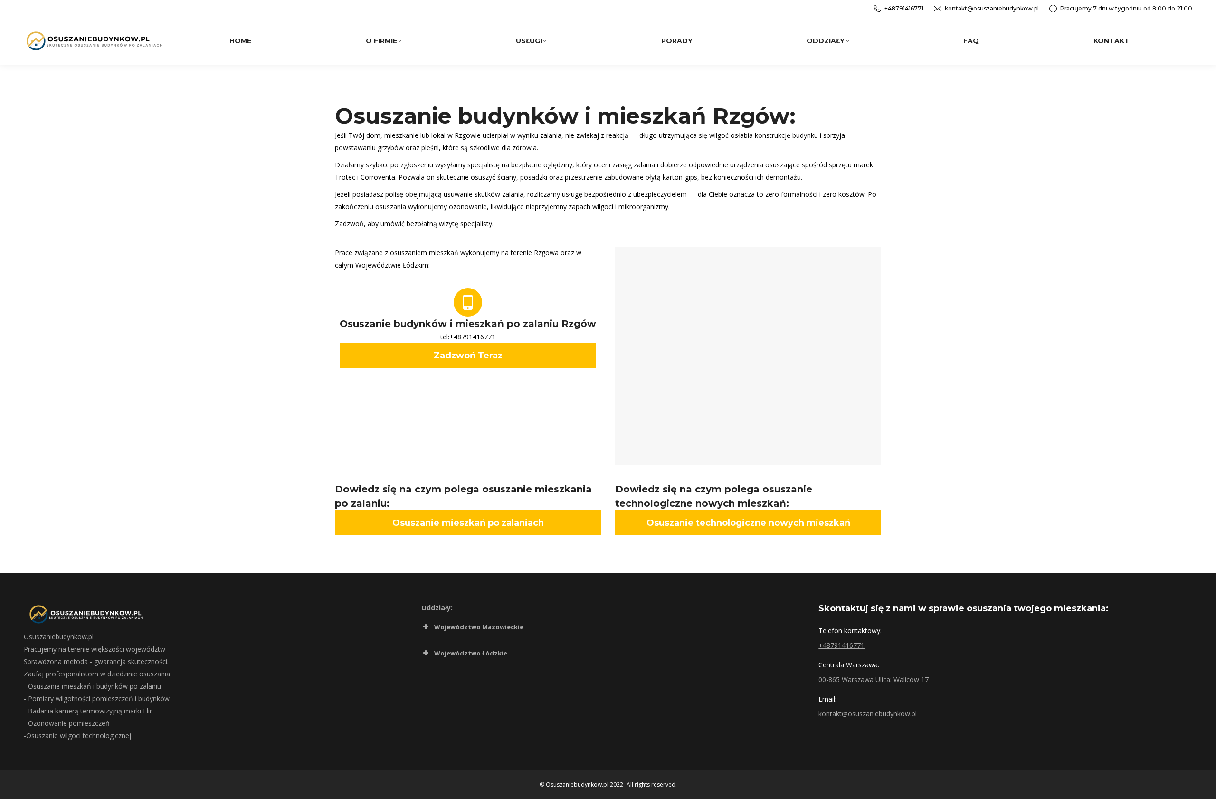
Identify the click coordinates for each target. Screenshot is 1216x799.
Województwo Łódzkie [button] (470, 653)
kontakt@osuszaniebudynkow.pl (992, 8)
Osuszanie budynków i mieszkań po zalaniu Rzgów (468, 323)
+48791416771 (903, 8)
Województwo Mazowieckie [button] (478, 627)
